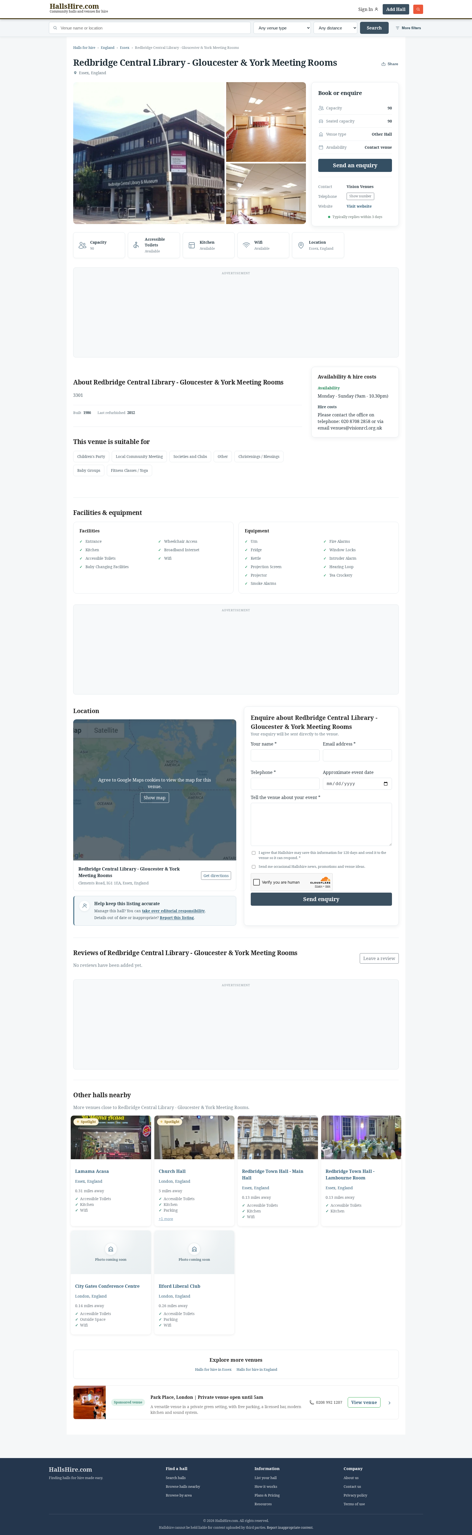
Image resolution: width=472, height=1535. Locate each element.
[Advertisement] (236, 316)
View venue (364, 1402)
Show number (360, 196)
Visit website (359, 206)
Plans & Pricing (267, 1495)
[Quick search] (418, 9)
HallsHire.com (70, 1469)
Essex (124, 47)
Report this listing (177, 917)
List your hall (266, 1478)
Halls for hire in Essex (213, 1369)
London (166, 1181)
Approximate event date (348, 772)
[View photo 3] (266, 203)
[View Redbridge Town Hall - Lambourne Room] (361, 1137)
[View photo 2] (266, 122)
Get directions (216, 875)
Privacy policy (355, 1495)
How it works (266, 1486)
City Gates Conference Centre (107, 1286)
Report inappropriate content (289, 1527)
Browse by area (179, 1495)
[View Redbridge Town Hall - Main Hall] (278, 1137)
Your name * (264, 744)
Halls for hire (84, 47)
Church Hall (172, 1171)
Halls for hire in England (257, 1369)
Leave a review (379, 958)
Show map (155, 798)
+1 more (166, 1219)
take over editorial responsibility (173, 910)
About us (351, 1478)
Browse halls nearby (183, 1486)
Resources (263, 1504)
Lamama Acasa (92, 1171)
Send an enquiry (355, 165)
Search (374, 28)
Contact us (352, 1486)
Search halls (176, 1478)
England (107, 47)
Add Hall (396, 9)
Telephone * (263, 772)
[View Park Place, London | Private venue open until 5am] (89, 1402)
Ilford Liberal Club (179, 1286)
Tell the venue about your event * (285, 797)
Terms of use (354, 1504)
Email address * (339, 744)
